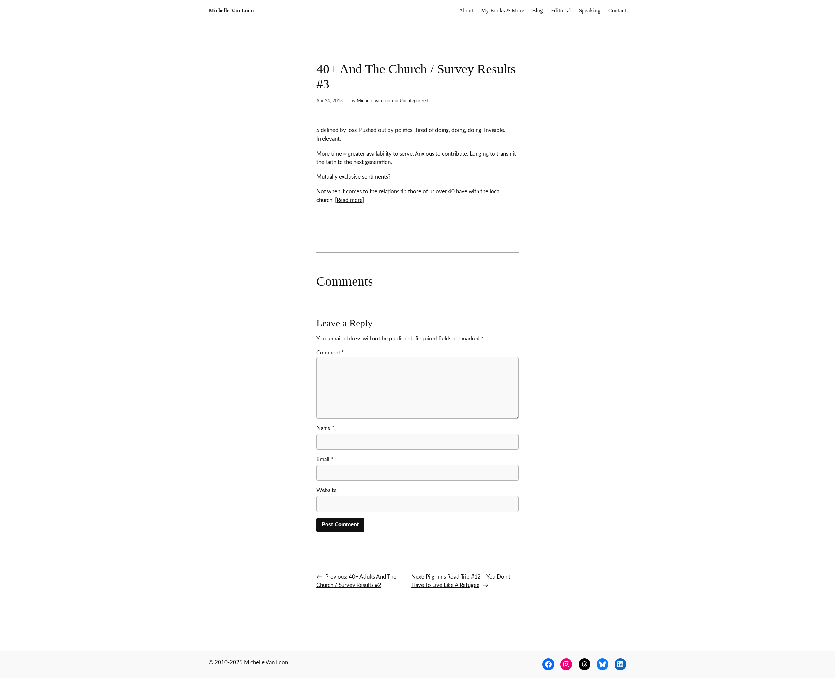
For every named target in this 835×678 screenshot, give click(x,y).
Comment (330, 352)
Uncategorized (414, 100)
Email (324, 459)
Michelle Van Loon (231, 11)
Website (326, 490)
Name (325, 428)
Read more (349, 200)
